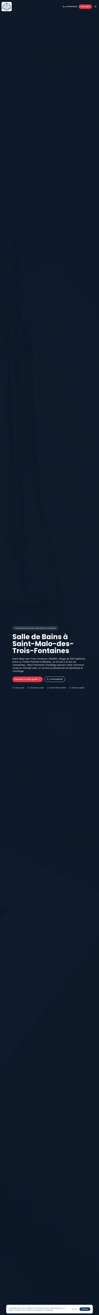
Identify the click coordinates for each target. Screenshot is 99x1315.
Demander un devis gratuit (26, 679)
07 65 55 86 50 (71, 7)
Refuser (74, 1309)
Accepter (85, 1309)
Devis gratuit (85, 6)
